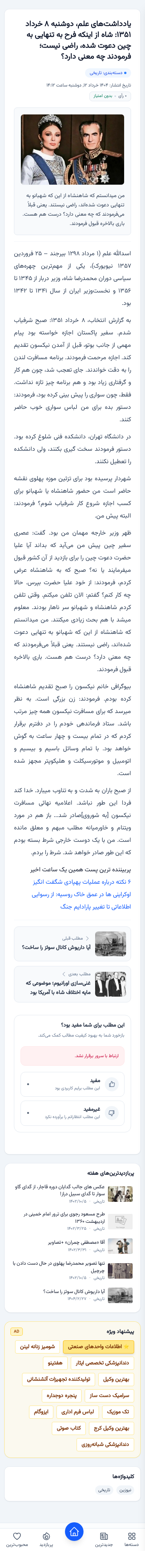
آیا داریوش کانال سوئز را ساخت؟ (74, 1292)
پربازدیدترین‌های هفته (110, 1173)
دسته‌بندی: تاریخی (106, 73)
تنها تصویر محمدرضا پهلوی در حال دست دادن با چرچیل (59, 1267)
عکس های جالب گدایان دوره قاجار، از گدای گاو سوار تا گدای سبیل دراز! (60, 1191)
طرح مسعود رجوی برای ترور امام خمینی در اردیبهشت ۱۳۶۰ (64, 1218)
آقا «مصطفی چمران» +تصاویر (76, 1242)
